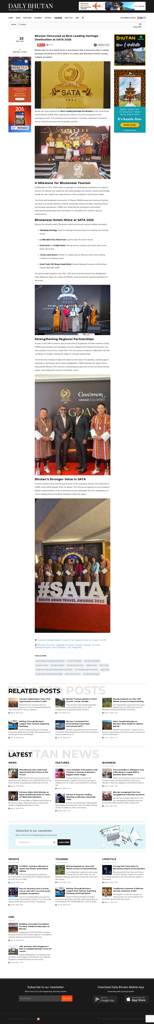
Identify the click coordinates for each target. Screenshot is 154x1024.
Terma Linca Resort (72, 674)
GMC (77, 18)
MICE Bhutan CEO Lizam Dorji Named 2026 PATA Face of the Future (33, 772)
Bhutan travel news (75, 665)
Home (10, 18)
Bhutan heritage (74, 661)
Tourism (58, 18)
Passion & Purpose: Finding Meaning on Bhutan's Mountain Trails (81, 797)
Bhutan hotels (42, 665)
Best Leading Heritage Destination (50, 661)
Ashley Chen (20, 52)
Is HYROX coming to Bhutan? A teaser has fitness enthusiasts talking (33, 868)
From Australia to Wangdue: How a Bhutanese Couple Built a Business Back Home (128, 772)
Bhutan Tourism (57, 665)
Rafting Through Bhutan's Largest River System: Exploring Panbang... (34, 723)
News (18, 18)
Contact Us (30, 1019)
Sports (48, 18)
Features (27, 18)
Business (38, 18)
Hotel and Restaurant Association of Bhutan (54, 670)
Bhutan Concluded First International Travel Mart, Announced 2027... (78, 723)
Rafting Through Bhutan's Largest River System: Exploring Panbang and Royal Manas (81, 890)
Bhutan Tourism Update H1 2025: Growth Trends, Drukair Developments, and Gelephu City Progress (67, 646)
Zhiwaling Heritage (91, 674)
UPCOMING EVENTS (128, 18)
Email (42, 45)
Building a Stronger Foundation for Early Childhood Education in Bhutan (34, 926)
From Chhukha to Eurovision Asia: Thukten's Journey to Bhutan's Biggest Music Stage (82, 772)
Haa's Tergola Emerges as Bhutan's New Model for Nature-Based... (128, 723)
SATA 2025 (105, 670)
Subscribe (67, 998)
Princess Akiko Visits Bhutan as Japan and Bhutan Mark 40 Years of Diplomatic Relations (34, 794)
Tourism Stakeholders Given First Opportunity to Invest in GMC (72, 640)
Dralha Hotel (91, 665)
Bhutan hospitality (92, 661)
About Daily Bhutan (15, 1019)
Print (50, 45)
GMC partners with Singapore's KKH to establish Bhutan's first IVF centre (35, 948)
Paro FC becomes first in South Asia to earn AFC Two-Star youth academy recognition (34, 891)
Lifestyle (69, 18)
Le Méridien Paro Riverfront (86, 670)
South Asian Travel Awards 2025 (49, 674)
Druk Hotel (103, 665)
